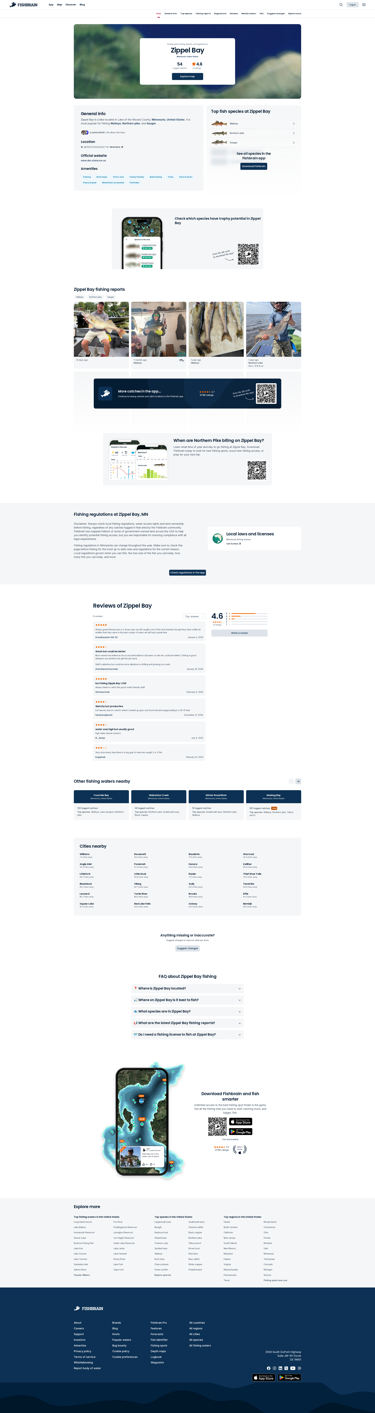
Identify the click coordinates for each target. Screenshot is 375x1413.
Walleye (79, 297)
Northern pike (95, 297)
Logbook (156, 1356)
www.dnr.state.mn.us (93, 160)
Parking (87, 177)
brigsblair (100, 757)
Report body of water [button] (87, 1368)
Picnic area (118, 177)
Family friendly (137, 177)
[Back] (291, 781)
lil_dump (100, 737)
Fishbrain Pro (159, 1322)
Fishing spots (159, 1345)
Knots (116, 1334)
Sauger (111, 297)
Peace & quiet (89, 182)
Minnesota (181, 56)
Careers (79, 1328)
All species (196, 1339)
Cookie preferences (125, 1356)
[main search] (341, 5)
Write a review (239, 633)
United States (192, 56)
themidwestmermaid (106, 669)
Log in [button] (353, 4)
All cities (194, 1334)
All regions (195, 1328)
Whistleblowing (83, 1362)
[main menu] (364, 4)
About (77, 1322)
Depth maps (158, 1351)
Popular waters (121, 1339)
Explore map (187, 76)
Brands (116, 1322)
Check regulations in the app (187, 572)
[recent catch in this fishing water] (101, 335)
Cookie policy (120, 1351)
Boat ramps (102, 177)
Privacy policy (82, 1351)
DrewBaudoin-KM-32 (106, 637)
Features (156, 1328)
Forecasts (157, 1334)
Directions (115, 147)
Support (79, 1334)
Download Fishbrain (253, 166)
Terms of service (85, 1356)
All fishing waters (200, 1345)
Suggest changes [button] (187, 948)
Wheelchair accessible (113, 182)
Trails (170, 177)
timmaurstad (102, 692)
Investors (80, 1339)
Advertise (80, 1345)
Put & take (134, 182)
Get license (232, 543)
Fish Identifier (159, 1339)
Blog (115, 1328)
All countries (197, 1322)
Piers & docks (185, 177)
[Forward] (298, 781)
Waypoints (157, 1362)
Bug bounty (119, 1345)
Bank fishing (156, 177)
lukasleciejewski (103, 715)
